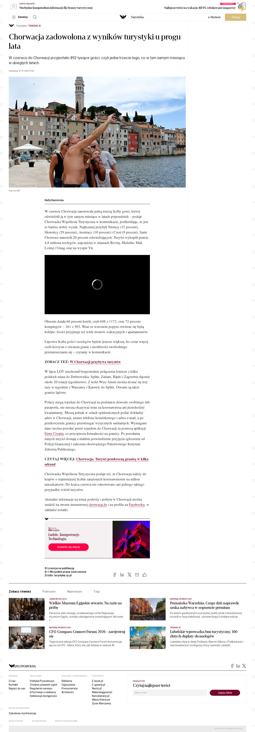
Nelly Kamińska (54, 200)
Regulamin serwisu (41, 688)
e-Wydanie (214, 17)
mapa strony (16, 721)
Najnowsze (74, 591)
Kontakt (13, 684)
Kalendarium (39, 721)
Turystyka (21, 25)
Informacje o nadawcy (43, 692)
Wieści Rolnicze (101, 699)
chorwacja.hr (98, 504)
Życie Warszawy (101, 703)
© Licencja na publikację (59, 568)
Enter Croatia (54, 433)
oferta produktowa (66, 721)
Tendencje (34, 25)
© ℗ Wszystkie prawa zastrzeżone (65, 571)
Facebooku (137, 504)
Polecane (49, 591)
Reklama (67, 680)
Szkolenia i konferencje (22, 713)
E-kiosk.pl (97, 680)
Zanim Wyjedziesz (58, 599)
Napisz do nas (17, 688)
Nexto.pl (97, 688)
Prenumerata (69, 688)
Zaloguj (235, 17)
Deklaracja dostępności (43, 695)
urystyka (137, 17)
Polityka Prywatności (42, 680)
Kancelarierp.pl (100, 695)
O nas (12, 680)
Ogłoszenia (68, 684)
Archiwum (68, 692)
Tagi (96, 591)
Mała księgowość (102, 692)
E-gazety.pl (98, 684)
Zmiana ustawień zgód (43, 684)
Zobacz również (20, 591)
